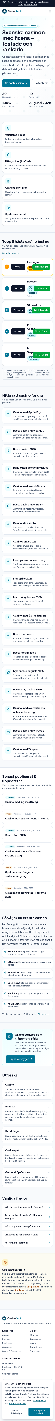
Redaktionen (36, 1347)
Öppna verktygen (19, 1059)
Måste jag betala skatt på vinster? (27, 1226)
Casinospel (7, 1347)
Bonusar (6, 1339)
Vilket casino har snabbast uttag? (27, 1234)
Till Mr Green (41, 331)
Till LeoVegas (41, 267)
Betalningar (7, 1343)
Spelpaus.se (33, 1286)
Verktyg (33, 1343)
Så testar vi (41, 83)
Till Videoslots (41, 310)
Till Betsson (42, 288)
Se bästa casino (14, 83)
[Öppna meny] (50, 11)
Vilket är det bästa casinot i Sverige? (27, 1207)
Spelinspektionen (10, 1374)
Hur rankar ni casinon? (27, 1242)
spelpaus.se (7, 1363)
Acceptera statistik (39, 1411)
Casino (5, 1335)
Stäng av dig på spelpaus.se (37, 2)
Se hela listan (9, 253)
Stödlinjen (20, 1290)
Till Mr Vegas (41, 355)
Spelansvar (35, 1351)
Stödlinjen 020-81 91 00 (27, 5)
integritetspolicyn (17, 1403)
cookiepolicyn (39, 1400)
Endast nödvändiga (16, 1411)
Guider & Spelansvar (11, 1351)
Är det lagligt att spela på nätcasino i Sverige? (27, 1217)
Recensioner (36, 1339)
